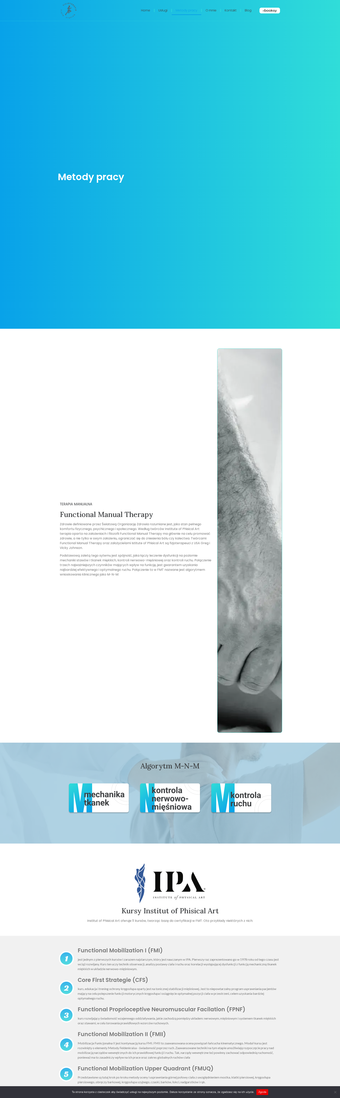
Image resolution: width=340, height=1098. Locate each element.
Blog (248, 10)
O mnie (211, 10)
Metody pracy (186, 10)
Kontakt (231, 10)
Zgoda (262, 1091)
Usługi (162, 10)
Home (145, 10)
